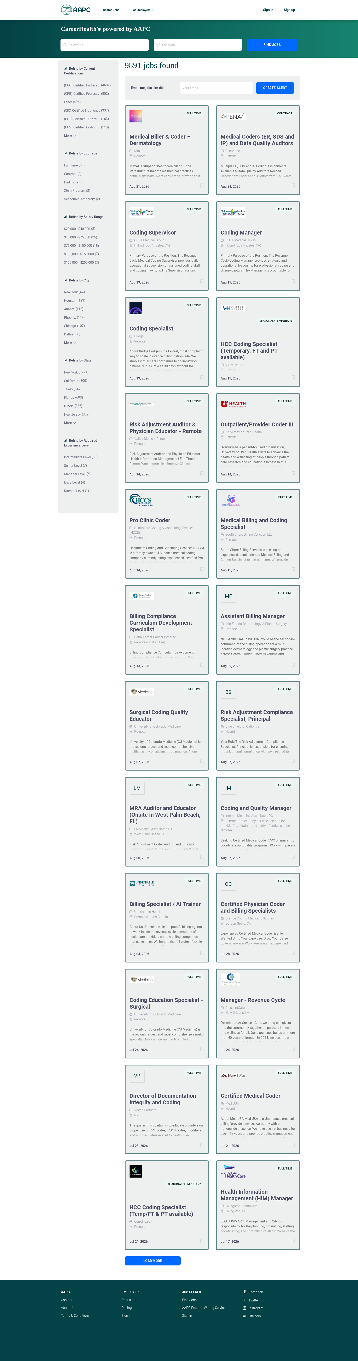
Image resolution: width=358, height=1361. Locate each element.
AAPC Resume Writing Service (203, 1308)
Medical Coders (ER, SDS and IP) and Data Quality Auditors (257, 140)
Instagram (256, 1308)
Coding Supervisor (152, 232)
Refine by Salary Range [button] (86, 217)
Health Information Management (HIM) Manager (257, 1195)
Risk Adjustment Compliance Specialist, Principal (257, 715)
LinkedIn (255, 1316)
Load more (152, 1261)
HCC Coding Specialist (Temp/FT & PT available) (161, 1210)
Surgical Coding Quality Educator (158, 715)
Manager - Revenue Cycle (253, 1000)
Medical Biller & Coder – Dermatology (160, 140)
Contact (66, 1300)
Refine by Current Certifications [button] (79, 71)
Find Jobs (272, 45)
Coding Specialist (151, 328)
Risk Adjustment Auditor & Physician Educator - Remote (165, 428)
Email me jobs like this (147, 88)
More (68, 136)
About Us (67, 1308)
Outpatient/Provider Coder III (257, 424)
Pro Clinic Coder (149, 520)
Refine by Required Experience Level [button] (80, 443)
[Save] (198, 186)
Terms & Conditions (75, 1316)
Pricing (127, 1308)
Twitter (254, 1300)
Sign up (289, 10)
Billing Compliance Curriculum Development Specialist (160, 623)
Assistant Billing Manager (253, 616)
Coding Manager (241, 232)
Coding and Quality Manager (256, 808)
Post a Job (129, 1300)
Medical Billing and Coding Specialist (254, 523)
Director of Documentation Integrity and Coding (162, 1099)
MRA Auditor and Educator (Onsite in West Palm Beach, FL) (165, 815)
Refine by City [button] (78, 280)
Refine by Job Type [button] (82, 153)
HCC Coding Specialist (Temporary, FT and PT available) (249, 351)
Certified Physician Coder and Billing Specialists (253, 907)
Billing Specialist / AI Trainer (165, 904)
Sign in (268, 10)
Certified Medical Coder (251, 1096)
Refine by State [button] (80, 360)
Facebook (256, 1292)
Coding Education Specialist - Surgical (166, 1003)
